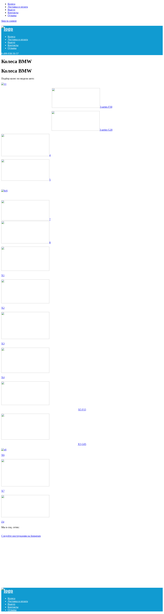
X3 (2, 343)
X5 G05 (82, 444)
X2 (2, 308)
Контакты (13, 12)
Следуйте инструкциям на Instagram (21, 536)
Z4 (2, 521)
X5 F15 (82, 409)
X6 (2, 455)
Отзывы (12, 15)
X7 (2, 491)
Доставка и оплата (18, 6)
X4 (2, 377)
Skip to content (8, 21)
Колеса (11, 4)
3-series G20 (106, 129)
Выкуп (11, 9)
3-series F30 (106, 107)
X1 (2, 275)
